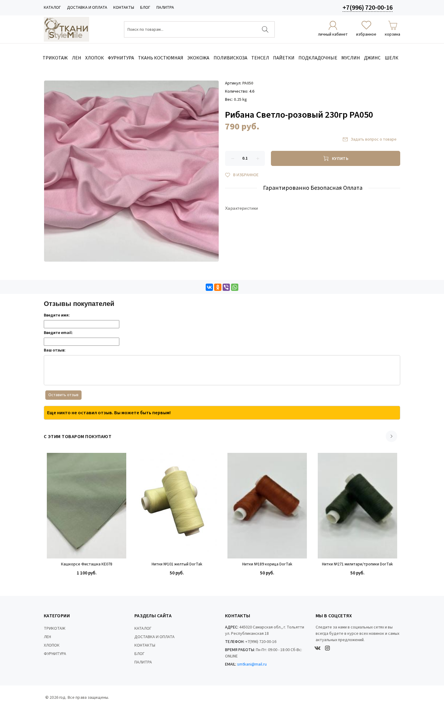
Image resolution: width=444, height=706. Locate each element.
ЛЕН (47, 637)
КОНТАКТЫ (123, 8)
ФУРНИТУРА (55, 654)
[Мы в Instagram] (327, 648)
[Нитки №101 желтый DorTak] (177, 505)
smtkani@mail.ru (252, 664)
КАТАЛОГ (52, 8)
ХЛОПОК (52, 645)
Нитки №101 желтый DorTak (177, 564)
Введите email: (58, 333)
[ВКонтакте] (209, 287)
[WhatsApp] (234, 287)
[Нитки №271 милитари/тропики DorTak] (357, 505)
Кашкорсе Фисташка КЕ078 (86, 564)
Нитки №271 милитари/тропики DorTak (357, 564)
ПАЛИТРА (165, 8)
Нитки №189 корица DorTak (267, 564)
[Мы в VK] (317, 648)
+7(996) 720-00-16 (368, 7)
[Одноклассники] (217, 287)
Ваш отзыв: (55, 350)
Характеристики (241, 208)
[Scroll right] (391, 436)
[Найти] (265, 29)
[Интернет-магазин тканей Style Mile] (66, 29)
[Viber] (226, 287)
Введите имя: (57, 315)
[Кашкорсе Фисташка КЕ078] (86, 505)
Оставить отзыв (63, 395)
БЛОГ (145, 8)
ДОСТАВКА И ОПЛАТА (87, 8)
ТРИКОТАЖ (54, 628)
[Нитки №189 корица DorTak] (267, 505)
